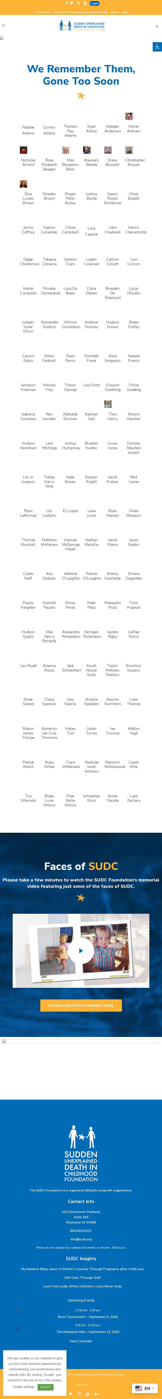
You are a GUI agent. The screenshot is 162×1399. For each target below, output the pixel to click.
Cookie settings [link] (23, 1387)
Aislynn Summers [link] (112, 702)
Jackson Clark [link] (70, 261)
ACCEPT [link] (45, 1387)
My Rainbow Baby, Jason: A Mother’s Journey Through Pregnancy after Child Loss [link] (82, 1269)
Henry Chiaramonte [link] (136, 230)
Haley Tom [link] (70, 731)
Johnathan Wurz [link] (91, 798)
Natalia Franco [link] (134, 358)
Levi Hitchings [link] (49, 445)
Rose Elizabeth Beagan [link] (49, 165)
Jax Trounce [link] (112, 731)
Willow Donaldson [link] (71, 324)
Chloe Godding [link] (134, 387)
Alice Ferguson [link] (112, 358)
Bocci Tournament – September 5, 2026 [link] (88, 1317)
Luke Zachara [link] (133, 798)
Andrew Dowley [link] (91, 324)
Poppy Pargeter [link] (28, 605)
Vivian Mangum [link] (133, 513)
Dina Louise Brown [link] (28, 198)
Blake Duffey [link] (133, 324)
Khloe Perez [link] (70, 605)
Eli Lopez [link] (70, 510)
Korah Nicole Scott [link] (91, 670)
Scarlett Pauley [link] (49, 605)
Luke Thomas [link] (134, 702)
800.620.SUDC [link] (81, 1231)
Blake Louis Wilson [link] (49, 800)
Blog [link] (126, 12)
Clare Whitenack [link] (71, 764)
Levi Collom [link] (133, 261)
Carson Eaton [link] (28, 358)
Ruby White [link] (49, 764)
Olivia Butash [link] (133, 196)
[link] (157, 46)
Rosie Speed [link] (28, 702)
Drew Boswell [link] (112, 162)
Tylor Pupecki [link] (133, 605)
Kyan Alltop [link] (91, 129)
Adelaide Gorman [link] (70, 416)
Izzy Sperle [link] (70, 702)
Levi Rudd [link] (28, 665)
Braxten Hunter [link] (91, 445)
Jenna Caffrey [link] (28, 230)
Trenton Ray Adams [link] (70, 131)
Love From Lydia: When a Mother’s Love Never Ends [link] (82, 1286)
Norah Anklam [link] (133, 129)
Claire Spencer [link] (49, 702)
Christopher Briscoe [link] (135, 162)
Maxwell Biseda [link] (91, 162)
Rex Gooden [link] (49, 416)
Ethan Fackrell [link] (49, 358)
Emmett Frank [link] (91, 358)
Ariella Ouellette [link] (112, 576)
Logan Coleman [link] (91, 261)
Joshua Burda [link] (91, 196)
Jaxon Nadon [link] (133, 542)
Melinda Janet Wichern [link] (91, 767)
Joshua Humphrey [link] (71, 445)
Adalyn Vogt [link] (134, 731)
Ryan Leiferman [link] (28, 513)
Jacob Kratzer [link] (113, 479)
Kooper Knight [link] (91, 479)
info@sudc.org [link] (81, 1239)
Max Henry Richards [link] (49, 636)
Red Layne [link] (134, 479)
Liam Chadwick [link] (113, 230)
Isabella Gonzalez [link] (28, 416)
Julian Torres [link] (91, 731)
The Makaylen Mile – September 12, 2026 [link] (87, 1332)
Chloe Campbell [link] (70, 230)
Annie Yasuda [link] (113, 798)
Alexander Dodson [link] (50, 324)
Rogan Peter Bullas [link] (70, 198)
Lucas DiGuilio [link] (133, 291)
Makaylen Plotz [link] (112, 605)
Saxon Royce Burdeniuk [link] (112, 198)
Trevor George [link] (70, 387)
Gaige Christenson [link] (30, 261)
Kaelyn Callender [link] (49, 230)
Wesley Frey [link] (49, 387)
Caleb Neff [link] (28, 576)
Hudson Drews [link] (112, 324)
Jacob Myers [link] (112, 542)
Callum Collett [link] (112, 261)
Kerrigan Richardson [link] (92, 634)
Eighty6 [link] (119, 1375)
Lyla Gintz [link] (91, 385)
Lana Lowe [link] (91, 513)
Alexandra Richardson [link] (71, 634)
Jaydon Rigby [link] (112, 634)
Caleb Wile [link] (134, 764)
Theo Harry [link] (112, 416)
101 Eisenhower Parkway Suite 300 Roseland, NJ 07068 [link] (81, 1217)
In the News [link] (43, 12)
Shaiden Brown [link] (49, 196)
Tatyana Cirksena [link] (49, 261)
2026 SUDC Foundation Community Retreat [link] (81, 12)
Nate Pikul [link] (91, 605)
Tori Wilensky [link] (28, 798)
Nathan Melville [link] (92, 542)
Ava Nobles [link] (49, 576)
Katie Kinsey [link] (70, 479)
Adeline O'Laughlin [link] (71, 576)
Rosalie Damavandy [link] (51, 291)
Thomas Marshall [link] (28, 542)
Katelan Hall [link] (91, 416)
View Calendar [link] (81, 1341)
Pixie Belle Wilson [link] (70, 800)
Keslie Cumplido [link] (28, 291)
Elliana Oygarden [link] (134, 576)
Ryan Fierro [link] (70, 358)
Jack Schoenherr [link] (72, 668)
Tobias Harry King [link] (49, 481)
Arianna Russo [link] (49, 668)
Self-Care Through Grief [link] (82, 1278)
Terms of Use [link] (82, 1385)
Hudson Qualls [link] (28, 634)
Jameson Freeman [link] (28, 387)
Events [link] (115, 12)
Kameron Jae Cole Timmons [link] (49, 733)
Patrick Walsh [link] (28, 764)
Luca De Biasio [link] (70, 291)
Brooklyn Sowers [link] (133, 668)
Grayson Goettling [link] (112, 387)
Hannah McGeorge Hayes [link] (71, 544)
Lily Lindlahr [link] (49, 513)
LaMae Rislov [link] (133, 634)
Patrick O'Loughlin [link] (92, 576)
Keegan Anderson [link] (112, 129)
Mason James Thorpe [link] (28, 733)
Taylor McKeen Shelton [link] (112, 670)
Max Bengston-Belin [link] (71, 165)
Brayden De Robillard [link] (112, 293)
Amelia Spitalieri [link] (91, 702)
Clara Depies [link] (91, 291)
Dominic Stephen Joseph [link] (134, 448)
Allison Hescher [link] (134, 416)
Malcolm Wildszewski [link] (114, 764)
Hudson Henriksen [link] (28, 445)
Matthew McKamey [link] (49, 542)
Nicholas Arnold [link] (28, 162)
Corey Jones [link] (112, 445)
